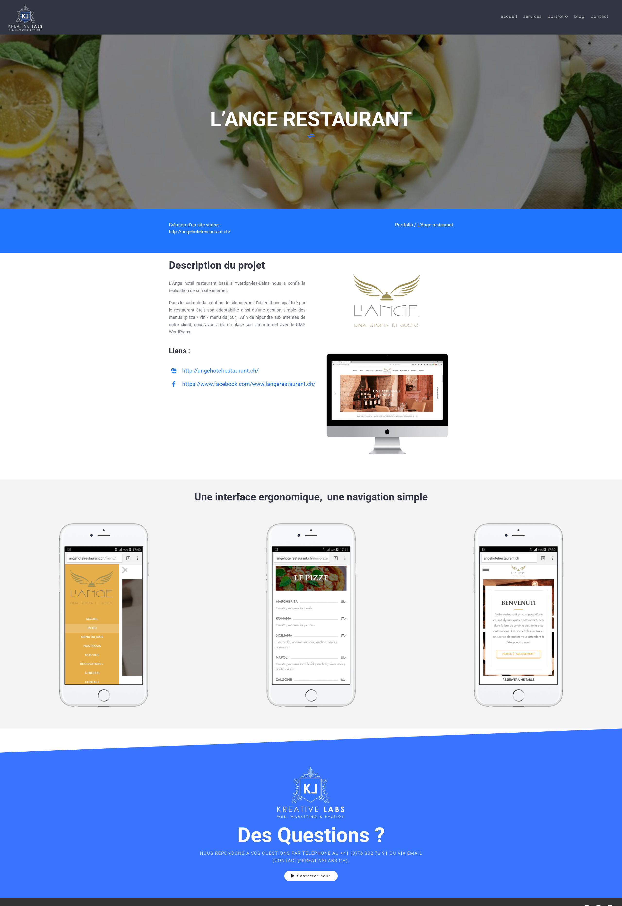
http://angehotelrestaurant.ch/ (200, 231)
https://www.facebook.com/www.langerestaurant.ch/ (248, 384)
